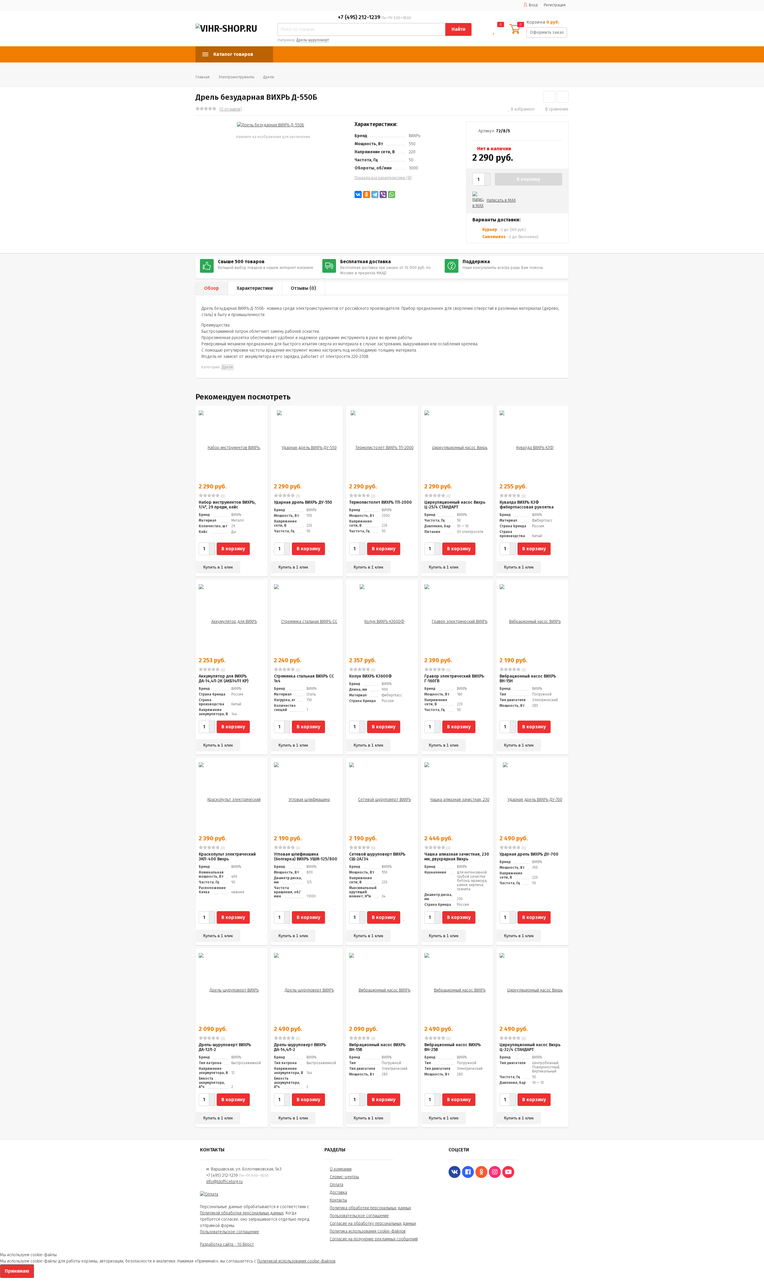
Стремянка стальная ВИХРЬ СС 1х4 (304, 679)
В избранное (523, 109)
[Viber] (383, 194)
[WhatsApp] (391, 194)
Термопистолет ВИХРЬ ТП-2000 (380, 502)
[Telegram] (374, 194)
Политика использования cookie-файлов (368, 1231)
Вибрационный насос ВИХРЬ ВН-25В (452, 1047)
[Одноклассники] (366, 194)
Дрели (268, 77)
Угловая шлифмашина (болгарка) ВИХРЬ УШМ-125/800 (305, 857)
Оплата (336, 1184)
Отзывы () (303, 288)
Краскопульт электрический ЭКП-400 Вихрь (227, 857)
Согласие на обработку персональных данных (373, 1223)
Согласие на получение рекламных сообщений (374, 1239)
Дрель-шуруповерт (312, 40)
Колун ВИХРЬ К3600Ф (370, 676)
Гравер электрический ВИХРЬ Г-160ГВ (454, 679)
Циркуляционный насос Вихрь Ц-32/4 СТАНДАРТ (530, 1047)
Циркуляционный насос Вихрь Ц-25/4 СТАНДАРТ (454, 505)
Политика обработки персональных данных (370, 1208)
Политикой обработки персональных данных (242, 1213)
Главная (202, 77)
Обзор (211, 288)
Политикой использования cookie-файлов (296, 1261)
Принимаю (17, 1271)
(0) (222, 496)
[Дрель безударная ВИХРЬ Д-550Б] (270, 124)
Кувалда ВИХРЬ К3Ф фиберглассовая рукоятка (527, 505)
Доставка (338, 1192)
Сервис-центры (344, 1176)
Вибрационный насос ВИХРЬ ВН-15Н (528, 679)
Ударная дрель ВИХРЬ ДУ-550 (303, 502)
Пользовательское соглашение (229, 1231)
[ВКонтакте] (358, 194)
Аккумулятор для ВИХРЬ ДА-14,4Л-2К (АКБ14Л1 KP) (223, 679)
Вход (533, 5)
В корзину (528, 179)
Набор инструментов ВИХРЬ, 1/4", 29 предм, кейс (227, 505)
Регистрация (555, 5)
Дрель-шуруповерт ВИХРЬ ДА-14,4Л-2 (300, 1047)
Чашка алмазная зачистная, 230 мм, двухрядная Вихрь (456, 857)
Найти (458, 29)
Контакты (338, 1200)
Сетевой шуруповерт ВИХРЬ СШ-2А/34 (377, 857)
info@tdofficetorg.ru (224, 1181)
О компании (341, 1169)
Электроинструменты (236, 77)
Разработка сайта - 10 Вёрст (227, 1244)
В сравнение (557, 109)
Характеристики (255, 288)
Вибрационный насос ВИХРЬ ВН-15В (377, 1047)
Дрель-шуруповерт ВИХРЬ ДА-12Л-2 (225, 1047)
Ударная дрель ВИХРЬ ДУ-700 (529, 854)
